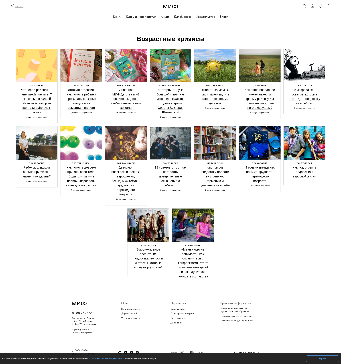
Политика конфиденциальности (236, 320)
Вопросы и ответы (130, 309)
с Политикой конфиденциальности (105, 358)
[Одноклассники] (131, 352)
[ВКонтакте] (125, 352)
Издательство (205, 17)
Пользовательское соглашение (236, 316)
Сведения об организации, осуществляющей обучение (234, 310)
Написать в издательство (246, 352)
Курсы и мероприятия (141, 17)
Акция (165, 17)
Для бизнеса (182, 17)
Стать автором (177, 309)
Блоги (224, 17)
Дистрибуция (177, 318)
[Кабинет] (312, 6)
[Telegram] (137, 352)
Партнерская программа (183, 313)
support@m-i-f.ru (81, 329)
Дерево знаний (129, 313)
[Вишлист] (320, 6)
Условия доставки (130, 318)
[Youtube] (119, 352)
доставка (19, 6)
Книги (117, 17)
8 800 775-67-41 (83, 313)
